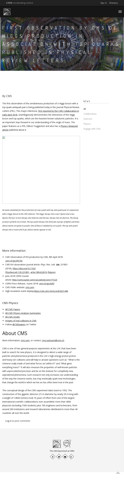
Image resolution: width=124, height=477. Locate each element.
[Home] (6, 11)
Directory (113, 3)
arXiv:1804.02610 (39, 272)
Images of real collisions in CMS (20, 320)
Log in (8, 420)
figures (51, 272)
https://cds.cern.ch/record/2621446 (51, 291)
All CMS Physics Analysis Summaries (23, 313)
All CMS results (12, 316)
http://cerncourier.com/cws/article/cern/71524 (34, 279)
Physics (87, 123)
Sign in (103, 3)
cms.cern (29, 287)
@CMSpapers (19, 324)
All (84, 108)
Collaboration (90, 113)
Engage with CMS (92, 128)
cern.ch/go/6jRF (46, 283)
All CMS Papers (12, 309)
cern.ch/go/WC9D (14, 260)
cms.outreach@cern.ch (53, 340)
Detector (87, 118)
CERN (19, 2)
